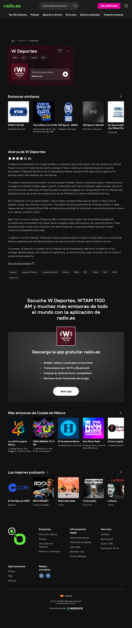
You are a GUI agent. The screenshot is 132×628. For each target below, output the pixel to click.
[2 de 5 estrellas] (14, 158)
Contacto (105, 534)
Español (13, 272)
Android (12, 581)
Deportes (14, 278)
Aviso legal (75, 547)
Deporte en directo (52, 15)
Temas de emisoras (113, 15)
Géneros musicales (90, 15)
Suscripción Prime (110, 548)
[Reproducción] (65, 74)
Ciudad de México (29, 272)
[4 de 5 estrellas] (21, 158)
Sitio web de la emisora (19, 263)
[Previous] (112, 95)
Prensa (42, 539)
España (68, 596)
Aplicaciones (107, 539)
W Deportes (37, 76)
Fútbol (34, 58)
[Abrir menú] (126, 6)
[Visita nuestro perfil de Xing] (48, 575)
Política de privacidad (80, 542)
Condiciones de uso (79, 538)
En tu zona (71, 15)
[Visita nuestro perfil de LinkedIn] (41, 575)
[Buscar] (75, 6)
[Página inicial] (12, 40)
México (66, 272)
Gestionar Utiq (77, 552)
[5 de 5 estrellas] (25, 158)
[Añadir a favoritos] (59, 50)
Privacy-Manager (78, 556)
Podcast (35, 15)
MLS (44, 58)
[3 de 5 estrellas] (17, 158)
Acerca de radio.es (48, 534)
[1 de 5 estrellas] (10, 158)
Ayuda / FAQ (107, 544)
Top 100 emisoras (18, 15)
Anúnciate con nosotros (46, 545)
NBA (15, 58)
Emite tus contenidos (49, 551)
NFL (24, 58)
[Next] (121, 95)
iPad (10, 576)
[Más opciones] (68, 51)
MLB (115, 272)
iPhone (11, 571)
